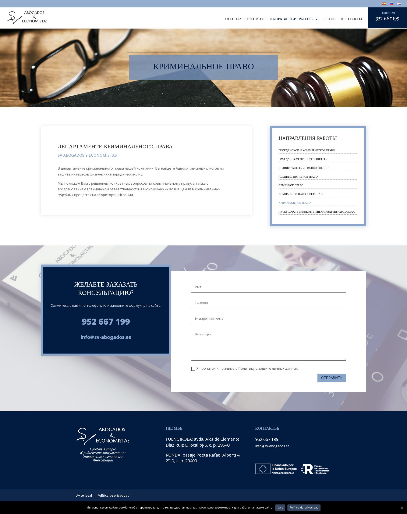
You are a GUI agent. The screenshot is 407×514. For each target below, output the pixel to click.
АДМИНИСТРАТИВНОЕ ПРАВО (298, 176)
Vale (280, 507)
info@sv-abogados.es (106, 337)
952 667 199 (106, 321)
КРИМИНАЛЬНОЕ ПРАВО (295, 203)
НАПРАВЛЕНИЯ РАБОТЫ (292, 19)
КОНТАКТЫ (351, 19)
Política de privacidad (113, 495)
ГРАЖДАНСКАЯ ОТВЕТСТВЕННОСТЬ (303, 159)
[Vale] (402, 508)
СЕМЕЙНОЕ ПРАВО (291, 185)
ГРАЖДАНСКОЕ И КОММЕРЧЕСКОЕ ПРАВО (307, 150)
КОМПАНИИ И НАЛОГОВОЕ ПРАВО (301, 194)
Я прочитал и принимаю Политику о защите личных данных (247, 368)
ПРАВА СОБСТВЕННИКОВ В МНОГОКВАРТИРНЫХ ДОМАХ (317, 211)
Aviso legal (84, 495)
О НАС (329, 19)
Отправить (331, 377)
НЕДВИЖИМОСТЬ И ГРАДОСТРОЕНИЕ (303, 168)
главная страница (244, 19)
